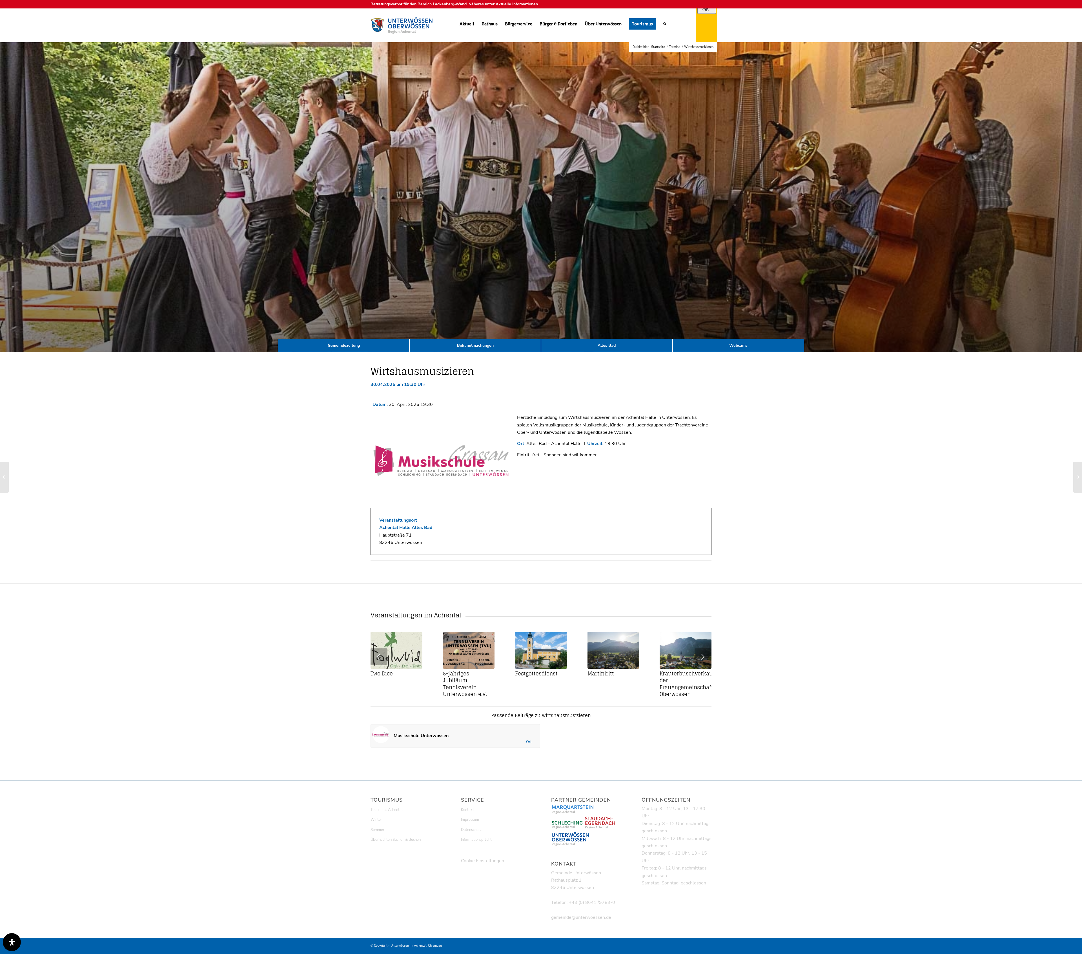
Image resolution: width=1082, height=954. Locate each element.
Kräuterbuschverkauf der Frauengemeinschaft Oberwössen (687, 684)
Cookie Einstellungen (482, 861)
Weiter (703, 656)
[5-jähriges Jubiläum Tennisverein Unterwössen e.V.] (469, 650)
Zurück (379, 656)
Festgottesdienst (536, 673)
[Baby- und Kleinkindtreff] (4, 477)
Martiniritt (600, 673)
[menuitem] (467, 24)
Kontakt (467, 809)
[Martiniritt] (613, 650)
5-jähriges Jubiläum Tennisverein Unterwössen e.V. (465, 684)
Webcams (738, 345)
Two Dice (382, 673)
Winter (376, 819)
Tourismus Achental (387, 809)
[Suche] (665, 24)
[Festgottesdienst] (541, 650)
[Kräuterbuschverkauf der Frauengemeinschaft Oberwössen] (685, 650)
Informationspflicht (476, 839)
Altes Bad (607, 345)
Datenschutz (471, 829)
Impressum (470, 819)
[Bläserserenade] (1077, 477)
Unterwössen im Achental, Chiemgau (416, 946)
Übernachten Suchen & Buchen (396, 839)
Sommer (377, 829)
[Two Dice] (396, 650)
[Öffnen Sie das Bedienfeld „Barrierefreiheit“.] (12, 942)
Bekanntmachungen (475, 345)
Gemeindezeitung (344, 345)
